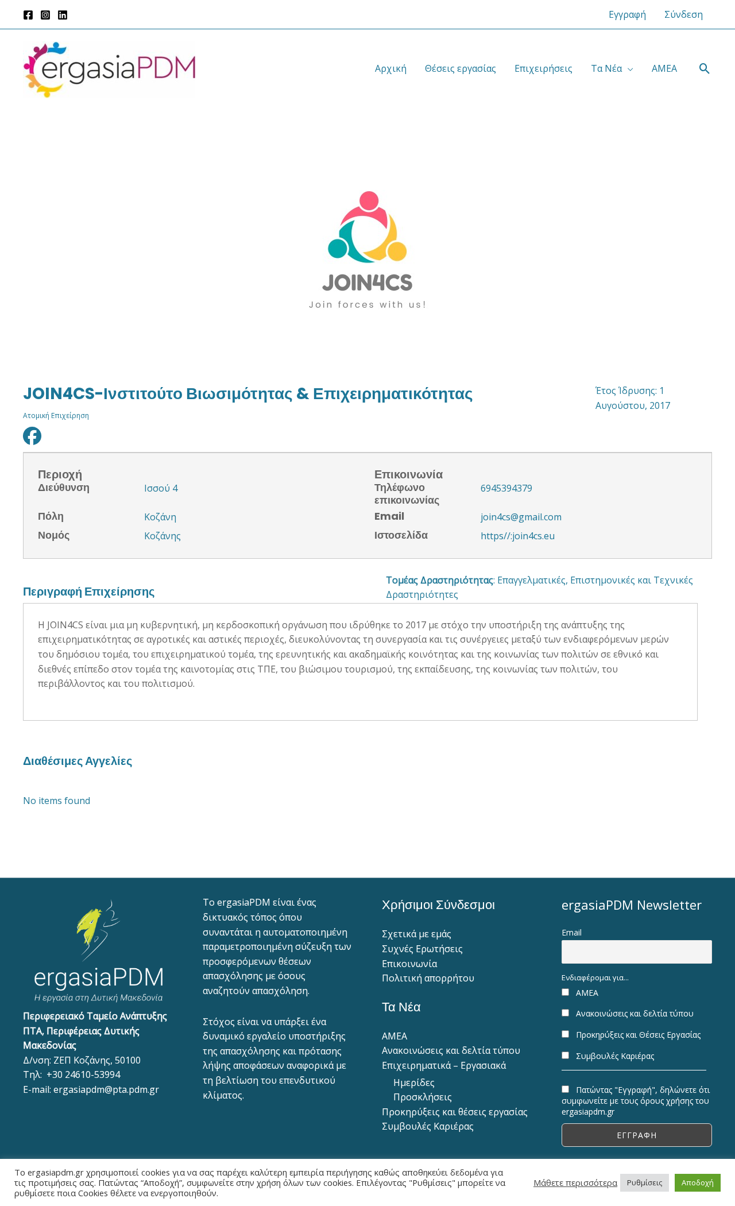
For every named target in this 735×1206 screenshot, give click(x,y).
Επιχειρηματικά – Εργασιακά (444, 1065)
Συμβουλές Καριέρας (428, 1126)
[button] (705, 68)
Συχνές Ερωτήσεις (422, 948)
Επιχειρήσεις (543, 68)
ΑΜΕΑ (664, 68)
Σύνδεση (683, 14)
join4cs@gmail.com (521, 517)
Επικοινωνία (409, 963)
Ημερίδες (414, 1082)
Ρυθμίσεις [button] (644, 1182)
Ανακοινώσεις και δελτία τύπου (451, 1050)
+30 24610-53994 (83, 1074)
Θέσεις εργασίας (460, 68)
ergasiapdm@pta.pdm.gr (106, 1089)
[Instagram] (45, 15)
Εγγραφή (627, 14)
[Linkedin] (62, 15)
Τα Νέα (606, 68)
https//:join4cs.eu (518, 535)
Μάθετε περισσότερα (575, 1182)
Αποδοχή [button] (698, 1182)
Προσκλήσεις (422, 1097)
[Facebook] (28, 15)
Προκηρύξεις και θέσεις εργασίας (455, 1112)
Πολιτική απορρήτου (428, 978)
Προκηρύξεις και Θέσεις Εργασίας (637, 1034)
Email (572, 932)
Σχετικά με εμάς (416, 933)
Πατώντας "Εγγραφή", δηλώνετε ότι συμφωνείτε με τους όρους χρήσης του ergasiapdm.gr (636, 1100)
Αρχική (391, 68)
